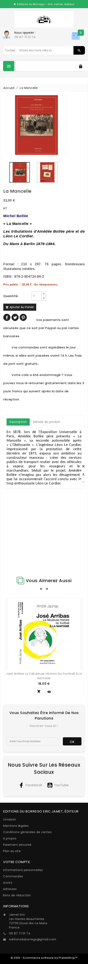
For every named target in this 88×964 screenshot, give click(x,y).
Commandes (13, 876)
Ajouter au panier (20, 307)
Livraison (9, 819)
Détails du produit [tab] (46, 422)
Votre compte (16, 862)
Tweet (15, 317)
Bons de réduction (17, 895)
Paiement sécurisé (17, 845)
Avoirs (7, 883)
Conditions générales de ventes (27, 832)
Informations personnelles (23, 870)
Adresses (10, 889)
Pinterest (23, 317)
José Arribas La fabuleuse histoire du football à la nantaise (44, 676)
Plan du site (12, 851)
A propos (9, 838)
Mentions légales (16, 826)
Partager (6, 317)
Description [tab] (18, 422)
